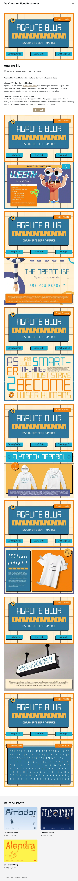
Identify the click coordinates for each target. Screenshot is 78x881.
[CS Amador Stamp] (20, 818)
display (26, 86)
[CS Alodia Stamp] (57, 818)
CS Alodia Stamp (47, 832)
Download (39, 110)
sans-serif (33, 86)
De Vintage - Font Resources (22, 3)
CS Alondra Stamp (11, 865)
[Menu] (73, 3)
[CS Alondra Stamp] (20, 851)
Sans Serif (37, 71)
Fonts (31, 71)
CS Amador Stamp (11, 832)
